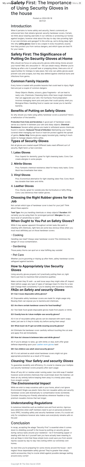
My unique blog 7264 (14, 3)
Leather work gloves (45, 344)
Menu (75, 3)
